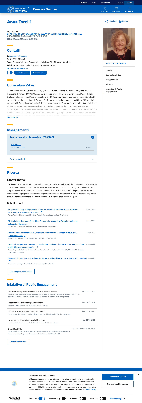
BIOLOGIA (21, 147)
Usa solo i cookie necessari (117, 384)
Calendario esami (22, 73)
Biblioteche (83, 3)
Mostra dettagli (116, 399)
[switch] (62, 398)
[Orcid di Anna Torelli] (13, 72)
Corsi (94, 3)
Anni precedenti (18, 159)
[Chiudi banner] (138, 374)
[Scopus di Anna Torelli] (9, 72)
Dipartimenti (105, 3)
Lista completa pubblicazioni (21, 272)
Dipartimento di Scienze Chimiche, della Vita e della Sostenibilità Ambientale (44, 34)
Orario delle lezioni (39, 73)
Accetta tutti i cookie (118, 377)
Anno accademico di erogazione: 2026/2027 (32, 137)
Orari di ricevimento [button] (16, 69)
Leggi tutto (11, 117)
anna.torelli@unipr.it (18, 56)
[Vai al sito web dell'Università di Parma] (18, 9)
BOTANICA (16, 145)
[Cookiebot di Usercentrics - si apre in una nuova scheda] (14, 398)
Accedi (129, 2)
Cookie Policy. (90, 390)
